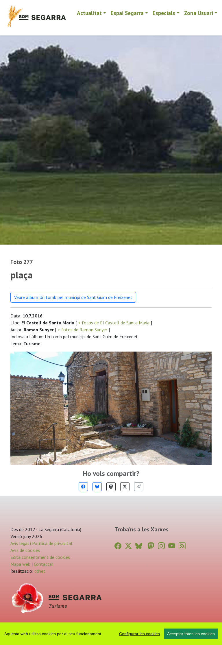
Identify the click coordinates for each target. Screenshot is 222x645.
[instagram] (161, 545)
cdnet (39, 571)
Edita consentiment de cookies (40, 557)
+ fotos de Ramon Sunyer (82, 329)
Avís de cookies (25, 550)
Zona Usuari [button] (198, 12)
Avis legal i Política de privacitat (41, 543)
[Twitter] (125, 486)
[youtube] (171, 545)
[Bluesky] (97, 486)
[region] (111, 633)
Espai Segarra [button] (127, 12)
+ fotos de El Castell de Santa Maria (114, 323)
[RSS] (182, 545)
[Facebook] (83, 486)
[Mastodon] (111, 486)
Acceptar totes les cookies (191, 633)
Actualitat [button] (89, 12)
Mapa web (20, 564)
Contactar (43, 564)
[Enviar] (138, 486)
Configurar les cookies (139, 633)
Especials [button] (164, 12)
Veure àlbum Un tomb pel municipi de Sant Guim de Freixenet (73, 297)
